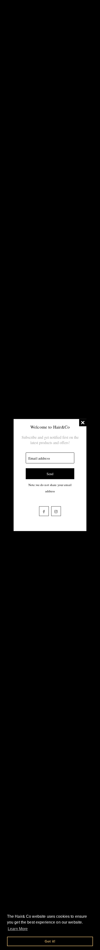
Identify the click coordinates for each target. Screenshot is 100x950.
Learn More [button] (18, 929)
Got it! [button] (50, 941)
